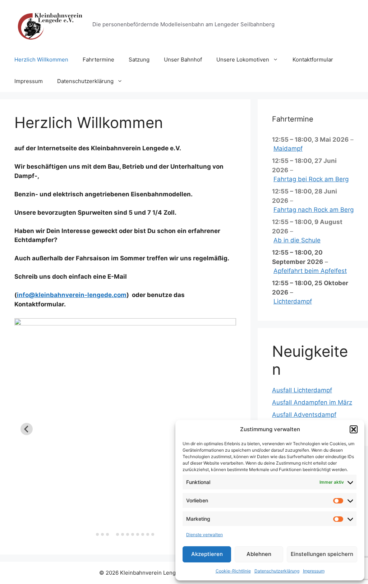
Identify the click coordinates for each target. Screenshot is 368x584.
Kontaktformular (313, 59)
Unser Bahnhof (183, 59)
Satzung (139, 59)
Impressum (314, 571)
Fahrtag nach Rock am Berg (313, 209)
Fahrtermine (98, 59)
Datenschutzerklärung (276, 571)
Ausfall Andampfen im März (312, 402)
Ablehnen (259, 554)
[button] (353, 429)
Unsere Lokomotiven (242, 59)
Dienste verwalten (204, 534)
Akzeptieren (207, 554)
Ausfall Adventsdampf (304, 414)
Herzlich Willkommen (41, 59)
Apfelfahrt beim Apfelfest (310, 270)
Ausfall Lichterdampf (302, 390)
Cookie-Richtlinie (233, 571)
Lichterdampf (292, 301)
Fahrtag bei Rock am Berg (311, 179)
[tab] (97, 534)
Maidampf (288, 148)
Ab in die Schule (297, 240)
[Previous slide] (26, 429)
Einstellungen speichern (322, 554)
